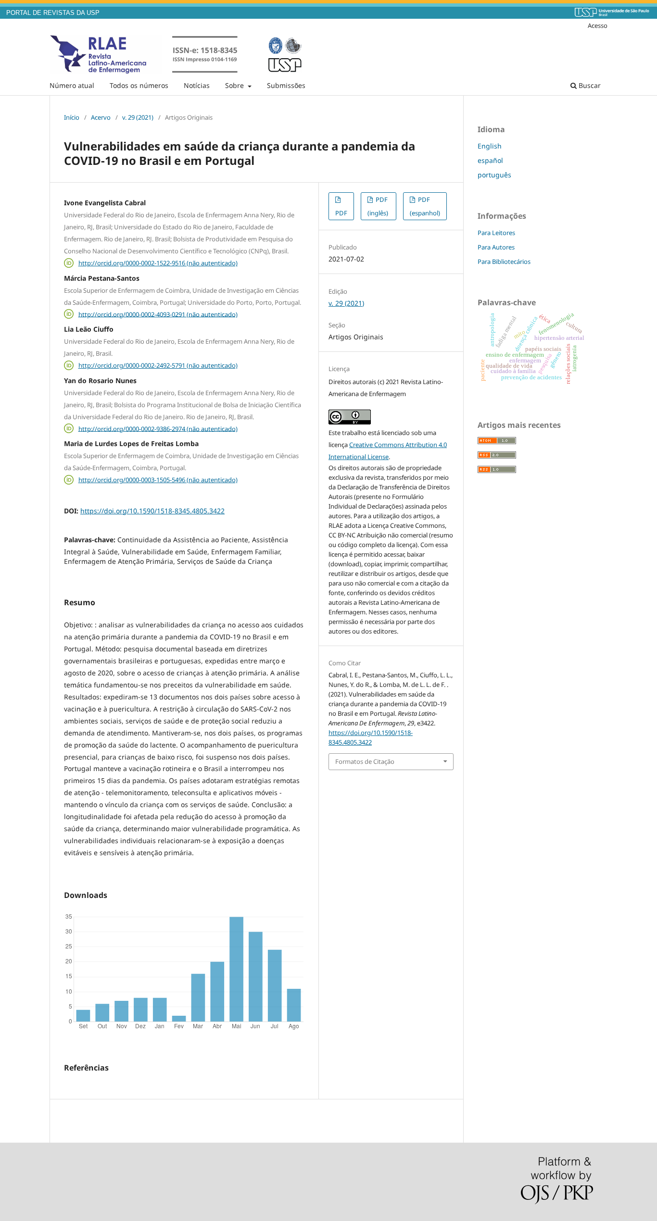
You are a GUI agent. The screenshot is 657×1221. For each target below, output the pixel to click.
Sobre (235, 85)
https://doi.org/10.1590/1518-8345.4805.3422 (152, 510)
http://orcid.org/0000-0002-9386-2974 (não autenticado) (158, 428)
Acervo (101, 117)
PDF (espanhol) (425, 206)
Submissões (286, 85)
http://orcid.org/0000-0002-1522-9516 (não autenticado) (158, 263)
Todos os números (139, 85)
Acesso (597, 25)
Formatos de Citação (364, 761)
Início (71, 117)
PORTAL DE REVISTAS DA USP (53, 13)
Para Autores (496, 247)
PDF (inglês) (377, 206)
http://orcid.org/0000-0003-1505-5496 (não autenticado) (158, 479)
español (490, 160)
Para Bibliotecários (504, 261)
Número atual (72, 85)
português (494, 174)
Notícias (197, 85)
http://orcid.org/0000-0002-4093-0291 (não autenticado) (158, 314)
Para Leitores (496, 232)
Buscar (589, 85)
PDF (341, 213)
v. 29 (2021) (137, 117)
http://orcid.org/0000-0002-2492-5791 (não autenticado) (158, 365)
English (490, 145)
